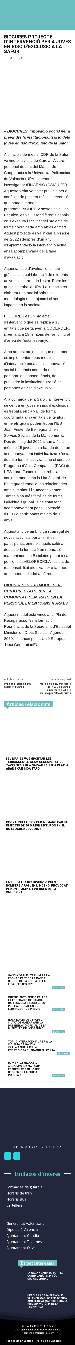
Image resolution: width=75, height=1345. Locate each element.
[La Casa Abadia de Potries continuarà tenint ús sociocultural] (14, 1279)
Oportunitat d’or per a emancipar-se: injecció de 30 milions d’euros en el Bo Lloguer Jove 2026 (37, 825)
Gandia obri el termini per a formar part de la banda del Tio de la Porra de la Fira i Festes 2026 (29, 979)
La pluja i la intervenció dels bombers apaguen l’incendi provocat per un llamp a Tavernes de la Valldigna (37, 887)
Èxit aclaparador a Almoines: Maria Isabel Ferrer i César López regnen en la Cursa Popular (25, 1069)
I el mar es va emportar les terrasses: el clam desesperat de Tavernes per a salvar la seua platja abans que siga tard (37, 764)
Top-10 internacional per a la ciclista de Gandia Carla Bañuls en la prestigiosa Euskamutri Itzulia (31, 1046)
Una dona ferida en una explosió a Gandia (17, 685)
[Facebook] (21, 68)
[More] (48, 68)
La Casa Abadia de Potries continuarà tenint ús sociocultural (45, 1275)
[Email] (39, 68)
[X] (30, 68)
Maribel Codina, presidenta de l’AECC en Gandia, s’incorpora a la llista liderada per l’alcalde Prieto (55, 688)
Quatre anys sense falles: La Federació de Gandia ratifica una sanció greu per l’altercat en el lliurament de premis (28, 1003)
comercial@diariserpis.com (39, 1332)
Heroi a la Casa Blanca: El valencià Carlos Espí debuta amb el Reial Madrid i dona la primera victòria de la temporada (47, 1301)
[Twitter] (16, 1156)
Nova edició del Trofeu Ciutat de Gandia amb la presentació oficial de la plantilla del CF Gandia (27, 1024)
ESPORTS (58, 1031)
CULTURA (58, 987)
